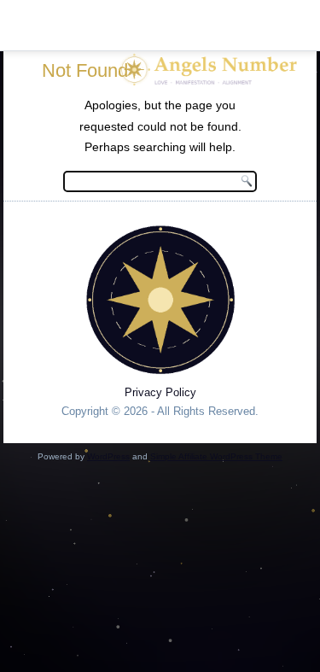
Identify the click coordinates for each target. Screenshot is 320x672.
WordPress (108, 456)
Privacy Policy (160, 392)
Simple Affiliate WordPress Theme (216, 456)
